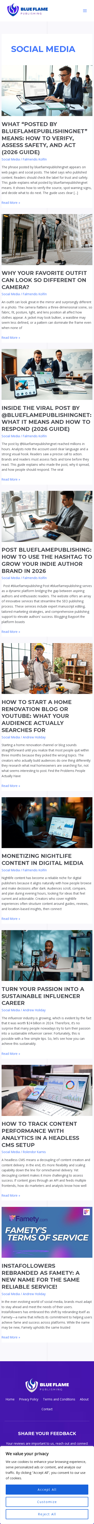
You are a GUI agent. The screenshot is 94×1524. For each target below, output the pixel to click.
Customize (47, 1502)
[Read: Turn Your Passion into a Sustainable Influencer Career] (47, 955)
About (84, 1399)
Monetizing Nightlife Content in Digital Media (42, 859)
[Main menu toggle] (85, 11)
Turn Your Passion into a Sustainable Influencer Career (43, 996)
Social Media (11, 159)
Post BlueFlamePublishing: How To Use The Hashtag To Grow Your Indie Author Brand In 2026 (47, 560)
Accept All (47, 1489)
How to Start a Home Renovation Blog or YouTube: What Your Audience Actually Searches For (37, 716)
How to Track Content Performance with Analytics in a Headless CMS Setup (40, 1134)
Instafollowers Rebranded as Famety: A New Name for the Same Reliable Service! (41, 1276)
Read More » (11, 202)
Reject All (47, 1514)
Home (10, 1399)
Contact (47, 1409)
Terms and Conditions (59, 1399)
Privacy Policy (28, 1399)
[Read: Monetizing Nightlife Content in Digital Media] (47, 822)
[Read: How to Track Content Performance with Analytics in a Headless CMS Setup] (47, 1090)
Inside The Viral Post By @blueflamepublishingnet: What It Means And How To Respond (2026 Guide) (46, 418)
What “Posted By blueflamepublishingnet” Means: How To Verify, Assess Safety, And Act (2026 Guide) (44, 138)
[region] (47, 1485)
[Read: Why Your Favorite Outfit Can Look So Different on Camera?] (47, 239)
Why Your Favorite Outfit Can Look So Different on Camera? (44, 280)
